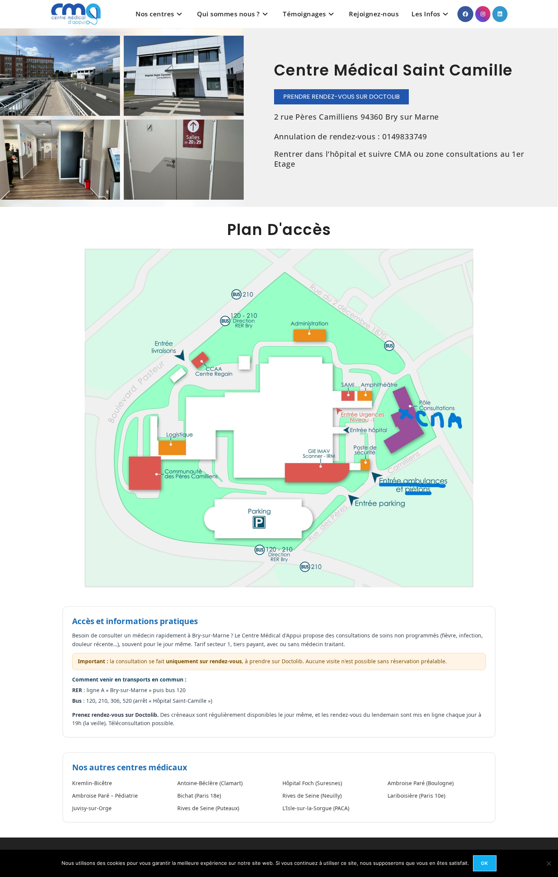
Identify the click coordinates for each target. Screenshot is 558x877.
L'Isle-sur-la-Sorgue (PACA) (315, 808)
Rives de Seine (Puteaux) (208, 808)
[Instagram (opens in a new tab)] (482, 14)
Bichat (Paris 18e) (199, 795)
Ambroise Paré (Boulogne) (421, 783)
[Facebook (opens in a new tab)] (465, 14)
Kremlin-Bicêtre (92, 783)
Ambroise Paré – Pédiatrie (105, 795)
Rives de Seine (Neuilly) (312, 795)
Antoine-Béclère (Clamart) (210, 783)
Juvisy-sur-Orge (92, 808)
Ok (484, 863)
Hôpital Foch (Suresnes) (312, 783)
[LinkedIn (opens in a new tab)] (500, 14)
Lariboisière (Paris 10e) (416, 795)
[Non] (548, 863)
